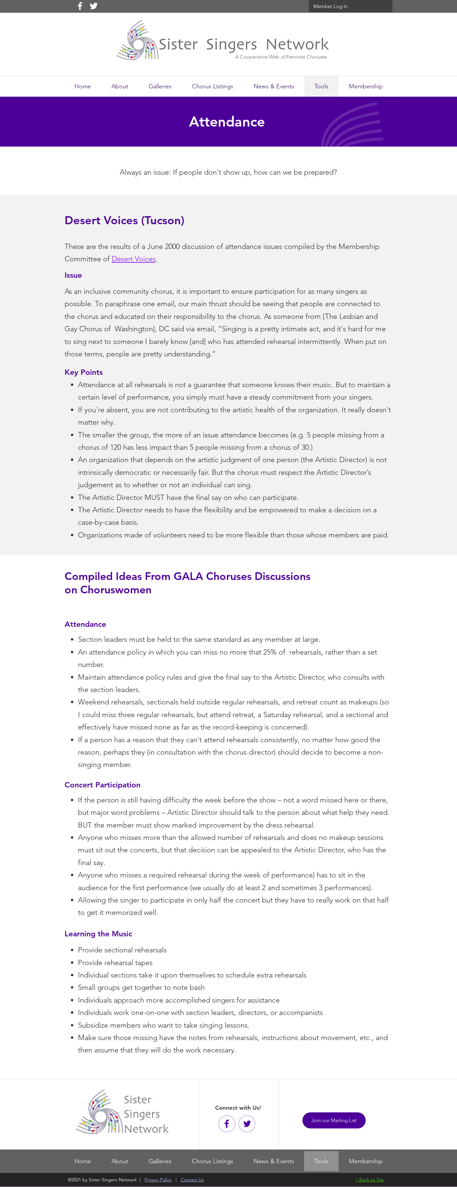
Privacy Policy (158, 1180)
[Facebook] (80, 6)
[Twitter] (93, 6)
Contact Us (192, 1180)
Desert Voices (134, 258)
